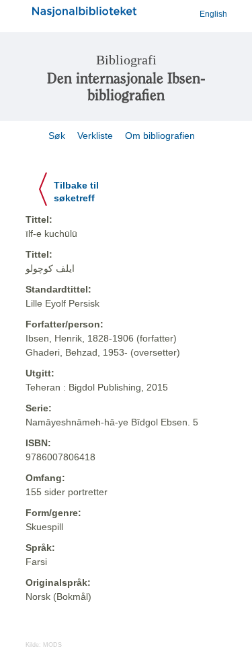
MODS (52, 645)
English (213, 14)
